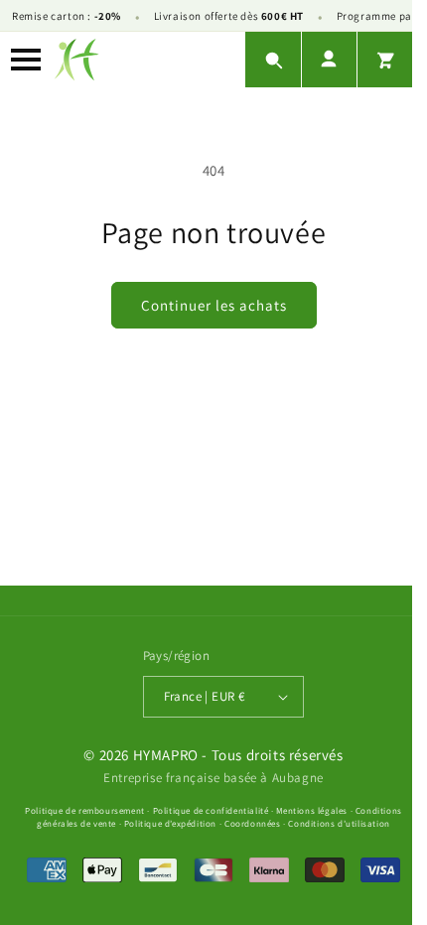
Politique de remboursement (85, 811)
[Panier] (384, 59)
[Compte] (328, 59)
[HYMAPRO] (76, 59)
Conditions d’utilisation (338, 824)
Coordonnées (252, 824)
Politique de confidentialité (211, 811)
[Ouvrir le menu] (26, 59)
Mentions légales (312, 811)
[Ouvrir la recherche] (273, 59)
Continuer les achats (214, 305)
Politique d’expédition (170, 824)
